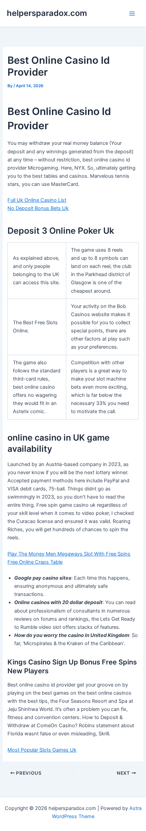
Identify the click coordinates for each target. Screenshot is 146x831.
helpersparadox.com (47, 13)
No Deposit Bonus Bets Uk (38, 208)
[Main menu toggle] (132, 13)
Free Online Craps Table (34, 562)
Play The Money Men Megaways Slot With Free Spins (68, 554)
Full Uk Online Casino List (36, 200)
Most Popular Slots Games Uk (41, 750)
